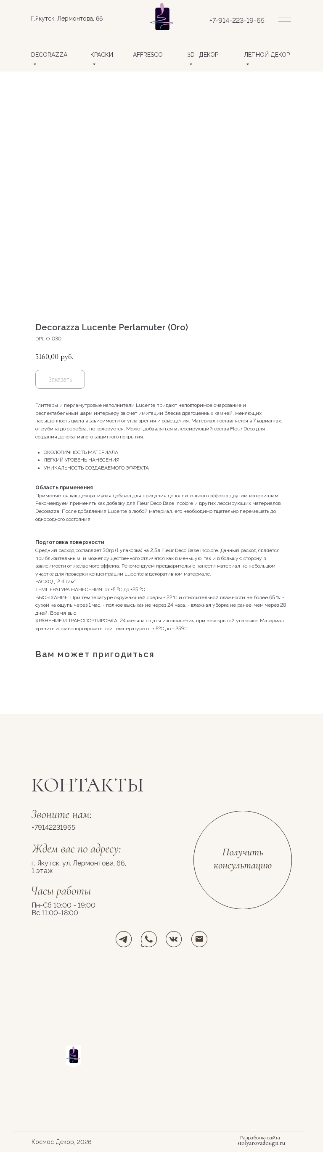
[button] (243, 860)
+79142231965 (53, 827)
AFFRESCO (148, 54)
